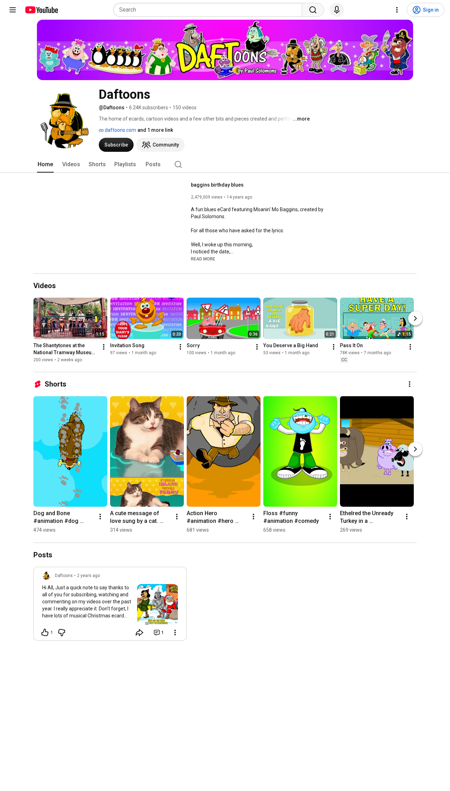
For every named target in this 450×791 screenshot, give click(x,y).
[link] (110, 605)
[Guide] (12, 10)
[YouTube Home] (41, 10)
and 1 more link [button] (155, 130)
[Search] (313, 10)
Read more (203, 259)
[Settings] (397, 10)
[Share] (140, 632)
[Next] (415, 319)
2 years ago (88, 575)
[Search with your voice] (337, 10)
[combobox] (209, 10)
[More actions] (104, 347)
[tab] (45, 164)
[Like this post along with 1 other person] (45, 632)
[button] (203, 258)
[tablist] (225, 164)
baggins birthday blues (217, 185)
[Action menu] (175, 632)
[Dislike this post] (61, 632)
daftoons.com (120, 130)
